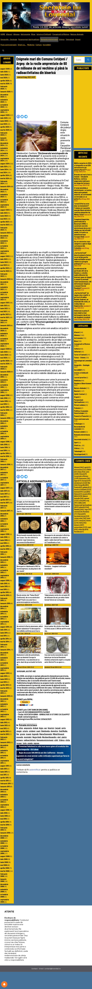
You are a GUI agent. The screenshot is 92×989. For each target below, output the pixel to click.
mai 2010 (3, 819)
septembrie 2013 (4, 669)
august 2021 (4, 302)
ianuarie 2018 (5, 464)
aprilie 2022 (4, 268)
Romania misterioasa (49, 39)
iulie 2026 (3, 71)
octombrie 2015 (4, 571)
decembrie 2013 (4, 653)
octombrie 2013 (4, 664)
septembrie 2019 (4, 391)
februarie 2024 (3, 182)
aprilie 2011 (4, 777)
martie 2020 (4, 363)
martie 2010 (4, 824)
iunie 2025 (4, 121)
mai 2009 (3, 865)
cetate (25, 731)
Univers (79, 525)
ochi (82, 501)
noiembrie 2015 (4, 566)
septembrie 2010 (4, 806)
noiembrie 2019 (4, 381)
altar (21, 728)
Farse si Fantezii (80, 354)
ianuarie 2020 (5, 371)
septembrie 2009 (4, 852)
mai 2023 (3, 219)
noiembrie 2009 (4, 842)
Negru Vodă (36, 737)
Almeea (16, 34)
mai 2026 (3, 77)
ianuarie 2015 (5, 603)
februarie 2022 (3, 275)
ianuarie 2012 (5, 742)
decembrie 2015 (4, 561)
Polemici (77, 408)
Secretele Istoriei (80, 439)
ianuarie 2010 (5, 833)
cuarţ (38, 731)
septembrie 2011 (4, 761)
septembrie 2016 (4, 530)
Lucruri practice (80, 377)
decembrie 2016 (4, 514)
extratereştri (80, 483)
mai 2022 (3, 265)
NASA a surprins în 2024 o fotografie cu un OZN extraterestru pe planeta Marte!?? (83, 166)
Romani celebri (79, 432)
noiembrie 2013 (4, 658)
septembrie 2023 (4, 206)
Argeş (41, 728)
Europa (86, 481)
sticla (67, 740)
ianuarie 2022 (5, 279)
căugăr (19, 731)
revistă (78, 512)
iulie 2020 (3, 352)
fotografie (83, 485)
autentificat (35, 769)
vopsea (36, 743)
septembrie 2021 (4, 298)
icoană (28, 734)
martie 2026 (4, 83)
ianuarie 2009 (3, 880)
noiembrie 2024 (4, 149)
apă (87, 467)
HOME (3, 34)
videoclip (83, 529)
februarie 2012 (3, 738)
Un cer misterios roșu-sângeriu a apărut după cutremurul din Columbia (82, 244)
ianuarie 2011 (5, 786)
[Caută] (88, 60)
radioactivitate (30, 740)
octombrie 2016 (4, 525)
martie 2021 (4, 317)
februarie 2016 (3, 553)
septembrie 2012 (4, 715)
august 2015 (4, 580)
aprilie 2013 (4, 685)
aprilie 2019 (4, 407)
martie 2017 (4, 502)
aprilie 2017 (4, 499)
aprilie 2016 (4, 546)
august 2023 (4, 210)
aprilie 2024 (4, 175)
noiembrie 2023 (4, 195)
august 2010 (4, 810)
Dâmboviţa (45, 731)
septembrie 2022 (4, 252)
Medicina (30, 45)
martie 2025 (4, 130)
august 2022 (4, 256)
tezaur (19, 743)
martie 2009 (4, 871)
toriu (25, 743)
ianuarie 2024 (5, 186)
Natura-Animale (76, 34)
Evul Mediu (63, 731)
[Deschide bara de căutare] (3, 50)
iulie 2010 (3, 813)
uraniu (30, 743)
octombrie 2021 (4, 293)
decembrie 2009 (4, 837)
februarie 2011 (5, 783)
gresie (22, 734)
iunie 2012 (4, 725)
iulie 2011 (3, 768)
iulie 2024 (4, 166)
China (83, 474)
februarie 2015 (3, 599)
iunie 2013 (4, 679)
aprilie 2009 (4, 868)
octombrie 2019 (4, 386)
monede (19, 737)
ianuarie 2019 (5, 418)
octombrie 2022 (4, 247)
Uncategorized (79, 454)
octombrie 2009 (4, 847)
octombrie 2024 (4, 154)
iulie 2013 (3, 676)
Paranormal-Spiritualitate (28, 39)
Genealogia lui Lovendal (82, 360)
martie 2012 (4, 734)
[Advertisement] (43, 97)
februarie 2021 (3, 321)
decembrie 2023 (4, 190)
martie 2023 (4, 224)
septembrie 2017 (4, 483)
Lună (86, 492)
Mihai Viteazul (58, 734)
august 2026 (4, 69)
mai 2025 (3, 124)
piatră (64, 737)
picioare (19, 740)
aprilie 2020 (4, 360)
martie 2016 (4, 549)
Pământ (79, 509)
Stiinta (62, 39)
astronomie (80, 470)
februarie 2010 (3, 828)
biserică (51, 728)
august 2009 (4, 856)
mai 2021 (3, 311)
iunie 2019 (4, 401)
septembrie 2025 (4, 111)
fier (17, 734)
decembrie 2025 (4, 95)
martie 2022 (4, 271)
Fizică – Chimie (79, 357)
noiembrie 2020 (4, 334)
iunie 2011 (3, 772)
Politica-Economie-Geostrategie (81, 412)
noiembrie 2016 (4, 520)
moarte (86, 494)
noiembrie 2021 (4, 288)
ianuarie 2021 (5, 325)
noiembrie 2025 (4, 100)
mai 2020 (3, 357)
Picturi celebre (79, 405)
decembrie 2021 (4, 283)
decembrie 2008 (4, 885)
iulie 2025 (3, 118)
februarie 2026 (3, 87)
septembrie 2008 (4, 900)
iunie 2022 (4, 262)
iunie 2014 (4, 633)
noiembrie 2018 (4, 427)
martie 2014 (4, 641)
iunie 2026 (4, 74)
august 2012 (4, 719)
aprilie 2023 (4, 222)
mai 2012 (3, 728)
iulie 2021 (3, 305)
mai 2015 (3, 589)
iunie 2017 (4, 494)
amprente (28, 728)
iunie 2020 (4, 355)
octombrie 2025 (4, 106)
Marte (78, 494)
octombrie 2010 (4, 801)
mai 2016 (3, 543)
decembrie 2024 (4, 144)
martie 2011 (4, 780)
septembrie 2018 (4, 437)
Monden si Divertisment (82, 383)
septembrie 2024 (4, 159)
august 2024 (5, 163)
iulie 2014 (3, 629)
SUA (83, 523)
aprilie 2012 (4, 731)
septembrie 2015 (4, 576)
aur (45, 728)
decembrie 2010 (4, 790)
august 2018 (4, 441)
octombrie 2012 (4, 710)
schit (56, 740)
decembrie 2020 (4, 329)
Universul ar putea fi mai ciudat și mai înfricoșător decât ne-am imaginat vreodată (82, 314)
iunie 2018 (4, 447)
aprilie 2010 (4, 822)
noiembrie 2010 (4, 795)
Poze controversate (9, 45)
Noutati (77, 391)
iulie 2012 (3, 722)
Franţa (78, 487)
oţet (59, 737)
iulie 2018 (3, 444)
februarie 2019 (3, 414)
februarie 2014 (3, 645)
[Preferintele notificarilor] (4, 984)
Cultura (39, 45)
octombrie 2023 (4, 200)
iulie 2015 (3, 583)
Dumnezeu (84, 478)
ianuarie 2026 (5, 91)
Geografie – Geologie (9, 39)
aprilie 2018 (4, 453)
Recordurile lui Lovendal (79, 427)
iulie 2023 (3, 213)
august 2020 (4, 349)
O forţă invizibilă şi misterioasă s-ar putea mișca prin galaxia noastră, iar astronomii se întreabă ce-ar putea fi (82, 193)
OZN (82, 503)
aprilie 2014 (4, 638)
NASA (78, 496)
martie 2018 (4, 456)
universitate (80, 527)
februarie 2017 (3, 506)
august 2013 (4, 673)
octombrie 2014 (4, 617)
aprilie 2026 (4, 80)
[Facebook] (18, 116)
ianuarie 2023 (5, 232)
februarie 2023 (3, 228)
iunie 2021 (4, 308)
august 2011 (4, 766)
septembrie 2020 (4, 344)
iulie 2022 (3, 259)
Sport (76, 442)
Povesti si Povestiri (81, 416)
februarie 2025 (3, 134)
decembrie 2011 (4, 746)
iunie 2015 (4, 586)
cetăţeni (32, 731)
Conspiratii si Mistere (60, 34)
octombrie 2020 (4, 339)
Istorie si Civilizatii (44, 34)
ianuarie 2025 (3, 139)
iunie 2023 (4, 216)
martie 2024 (4, 178)
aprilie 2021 (4, 314)
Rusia (82, 514)
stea (82, 521)
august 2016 (4, 534)
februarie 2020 (3, 367)
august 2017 (4, 488)
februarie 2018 (3, 460)
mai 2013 (3, 682)
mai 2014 (3, 635)
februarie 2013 (3, 692)
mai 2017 (3, 496)
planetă (84, 507)
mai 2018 (3, 450)
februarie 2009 (3, 875)
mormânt (28, 737)
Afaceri (9, 34)
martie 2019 (4, 410)
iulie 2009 (3, 859)
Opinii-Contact (79, 394)
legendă (35, 734)
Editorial (77, 351)
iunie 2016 (4, 540)
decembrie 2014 (4, 607)
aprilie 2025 (4, 127)
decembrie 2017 (4, 468)
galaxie (87, 487)
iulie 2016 (3, 537)
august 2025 (4, 115)
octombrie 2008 (4, 895)
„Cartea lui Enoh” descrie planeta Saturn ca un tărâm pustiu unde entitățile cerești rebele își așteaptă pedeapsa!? (82, 258)
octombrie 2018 (4, 432)
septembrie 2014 (4, 622)
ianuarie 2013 (5, 696)
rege (88, 509)
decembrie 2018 (4, 422)
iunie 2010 (4, 816)
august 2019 (4, 395)
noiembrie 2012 (4, 705)
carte (63, 728)
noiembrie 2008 (4, 890)
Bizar (33, 34)
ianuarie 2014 (5, 649)
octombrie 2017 (4, 478)
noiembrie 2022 (4, 242)
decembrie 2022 (4, 237)
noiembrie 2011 (4, 751)
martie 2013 (4, 688)
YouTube (79, 532)
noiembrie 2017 (4, 473)
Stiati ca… (22, 45)
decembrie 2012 (4, 700)
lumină (78, 492)
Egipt (78, 481)
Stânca (62, 740)
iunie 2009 (4, 862)
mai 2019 (3, 404)
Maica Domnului (45, 734)
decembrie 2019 (4, 375)
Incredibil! (47, 45)
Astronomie (25, 34)
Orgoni (77, 39)
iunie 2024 (4, 169)
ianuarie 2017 (5, 510)
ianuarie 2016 (5, 557)
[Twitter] (22, 116)
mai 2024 (3, 172)
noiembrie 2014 (4, 612)
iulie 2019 (3, 398)
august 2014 (4, 627)
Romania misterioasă (45, 740)
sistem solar (80, 518)
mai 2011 (3, 774)
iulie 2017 (3, 491)
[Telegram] (26, 116)
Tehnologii (70, 39)
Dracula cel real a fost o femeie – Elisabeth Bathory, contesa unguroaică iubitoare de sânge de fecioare (83, 178)
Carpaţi (57, 728)
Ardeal (35, 728)
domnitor (54, 731)
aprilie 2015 (4, 592)
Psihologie (78, 424)
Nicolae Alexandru (49, 737)
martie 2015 (4, 595)
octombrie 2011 (4, 756)
